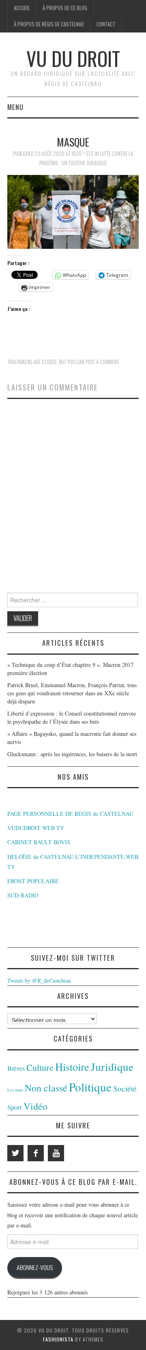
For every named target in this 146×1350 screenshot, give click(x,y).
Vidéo (35, 1106)
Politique (90, 1087)
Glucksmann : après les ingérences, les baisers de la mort (72, 754)
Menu (15, 107)
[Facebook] (36, 1153)
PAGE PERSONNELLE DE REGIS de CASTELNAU (70, 813)
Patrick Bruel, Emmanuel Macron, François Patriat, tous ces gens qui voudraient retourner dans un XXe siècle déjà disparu (72, 693)
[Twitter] (15, 1153)
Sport (14, 1107)
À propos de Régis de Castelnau (49, 24)
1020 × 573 (82, 153)
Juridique (112, 1066)
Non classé (46, 1087)
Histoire (72, 1066)
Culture (40, 1067)
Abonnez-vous (35, 1267)
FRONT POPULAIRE (33, 881)
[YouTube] (56, 1153)
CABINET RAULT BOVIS (38, 842)
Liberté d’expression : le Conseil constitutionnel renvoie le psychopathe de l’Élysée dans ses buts (71, 717)
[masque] (73, 211)
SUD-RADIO (23, 895)
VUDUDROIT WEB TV (35, 828)
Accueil (22, 8)
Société (125, 1088)
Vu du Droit (73, 58)
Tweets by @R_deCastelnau (39, 980)
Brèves (16, 1068)
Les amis (15, 1090)
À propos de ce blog (65, 8)
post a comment (102, 362)
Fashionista (58, 1339)
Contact (106, 24)
